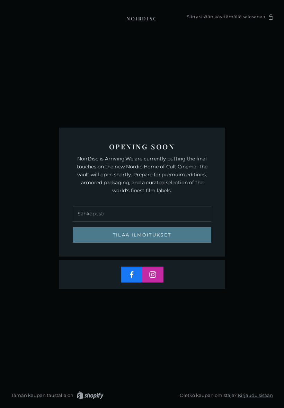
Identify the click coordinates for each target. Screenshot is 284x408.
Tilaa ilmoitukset (142, 235)
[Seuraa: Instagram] (152, 274)
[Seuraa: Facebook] (131, 274)
